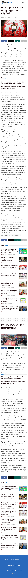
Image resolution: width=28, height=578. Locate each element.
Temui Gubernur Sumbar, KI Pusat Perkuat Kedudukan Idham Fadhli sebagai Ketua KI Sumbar (9, 308)
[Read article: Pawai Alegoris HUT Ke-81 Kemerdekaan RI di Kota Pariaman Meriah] (23, 284)
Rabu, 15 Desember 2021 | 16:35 (9, 332)
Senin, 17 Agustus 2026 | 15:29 (8, 303)
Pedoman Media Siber (13, 561)
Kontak (12, 559)
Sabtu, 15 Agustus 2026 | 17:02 (8, 311)
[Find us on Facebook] (12, 574)
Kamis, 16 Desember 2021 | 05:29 (9, 17)
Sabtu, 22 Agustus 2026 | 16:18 (8, 262)
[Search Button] (23, 2)
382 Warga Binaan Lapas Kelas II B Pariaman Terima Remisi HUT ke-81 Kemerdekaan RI (9, 267)
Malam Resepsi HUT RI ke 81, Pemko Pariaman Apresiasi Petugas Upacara (8, 275)
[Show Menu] (26, 2)
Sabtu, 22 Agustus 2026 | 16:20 (8, 254)
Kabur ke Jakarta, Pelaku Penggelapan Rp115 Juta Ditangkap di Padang (7, 259)
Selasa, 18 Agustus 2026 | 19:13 (8, 508)
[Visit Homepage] (6, 2)
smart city (18, 235)
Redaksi (6, 559)
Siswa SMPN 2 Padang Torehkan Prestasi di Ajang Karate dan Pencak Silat (9, 291)
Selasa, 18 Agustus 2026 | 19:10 (8, 287)
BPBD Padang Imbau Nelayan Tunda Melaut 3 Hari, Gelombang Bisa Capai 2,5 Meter (9, 251)
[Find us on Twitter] (14, 574)
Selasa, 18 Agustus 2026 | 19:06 (8, 295)
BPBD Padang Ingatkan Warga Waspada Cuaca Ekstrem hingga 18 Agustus (9, 300)
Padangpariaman (9, 235)
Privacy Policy (18, 559)
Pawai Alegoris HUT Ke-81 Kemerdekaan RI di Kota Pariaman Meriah (8, 283)
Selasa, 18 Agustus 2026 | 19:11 (8, 279)
